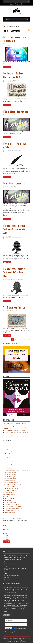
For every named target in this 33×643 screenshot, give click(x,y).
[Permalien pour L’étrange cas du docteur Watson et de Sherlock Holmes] (17, 294)
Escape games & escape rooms (12, 506)
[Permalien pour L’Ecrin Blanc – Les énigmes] (16, 130)
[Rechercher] (28, 1)
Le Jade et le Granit (9, 476)
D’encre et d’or (8, 466)
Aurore (6, 496)
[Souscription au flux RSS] (29, 30)
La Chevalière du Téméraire (11, 488)
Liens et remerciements (21, 638)
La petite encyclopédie (10, 512)
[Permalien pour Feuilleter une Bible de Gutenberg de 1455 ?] (16, 97)
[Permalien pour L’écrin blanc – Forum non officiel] (16, 167)
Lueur (5, 456)
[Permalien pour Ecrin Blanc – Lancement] (16, 202)
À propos (5, 638)
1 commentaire (8, 45)
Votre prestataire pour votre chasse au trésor (16, 555)
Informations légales (19, 640)
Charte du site (12, 638)
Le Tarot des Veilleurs (10, 474)
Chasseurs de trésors (10, 564)
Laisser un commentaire (10, 81)
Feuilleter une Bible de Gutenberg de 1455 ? (13, 75)
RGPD (26, 640)
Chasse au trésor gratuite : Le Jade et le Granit (16, 436)
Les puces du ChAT (9, 566)
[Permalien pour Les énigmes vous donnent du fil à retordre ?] (16, 60)
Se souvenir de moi (21, 628)
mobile (7, 539)
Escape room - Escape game (12, 562)
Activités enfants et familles (11, 504)
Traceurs (11, 640)
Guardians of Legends (10, 472)
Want (13, 641)
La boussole (7, 579)
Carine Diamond (8, 448)
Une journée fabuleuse (10, 486)
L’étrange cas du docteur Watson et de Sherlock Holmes (14, 272)
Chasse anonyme (8, 464)
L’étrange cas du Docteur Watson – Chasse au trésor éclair (15, 229)
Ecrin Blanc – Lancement (14, 183)
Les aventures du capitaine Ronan (13, 462)
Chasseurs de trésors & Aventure (13, 508)
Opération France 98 (9, 494)
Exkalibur (6, 446)
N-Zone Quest (8, 468)
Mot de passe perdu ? (10, 632)
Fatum (6, 460)
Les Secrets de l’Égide (10, 478)
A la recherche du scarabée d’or (12, 484)
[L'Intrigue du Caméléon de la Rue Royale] (16, 416)
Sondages (25, 114)
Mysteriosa (7, 444)
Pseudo (5, 529)
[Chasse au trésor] (16, 13)
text (7, 537)
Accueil (7, 26)
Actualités (16, 80)
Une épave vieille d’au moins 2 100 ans (14, 430)
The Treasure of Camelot (14, 307)
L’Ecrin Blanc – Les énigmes (15, 111)
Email (4, 525)
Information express (16, 237)
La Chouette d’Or (8, 500)
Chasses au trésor (18, 43)
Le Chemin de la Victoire (10, 490)
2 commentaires (8, 116)
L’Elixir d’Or (7, 454)
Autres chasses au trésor (11, 502)
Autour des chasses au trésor (12, 510)
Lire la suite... (7, 67)
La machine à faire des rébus (11, 575)
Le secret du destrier (9, 480)
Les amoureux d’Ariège (10, 498)
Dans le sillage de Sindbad (11, 482)
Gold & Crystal (8, 450)
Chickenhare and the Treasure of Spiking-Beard (17, 470)
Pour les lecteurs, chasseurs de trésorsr (14, 557)
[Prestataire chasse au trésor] (16, 372)
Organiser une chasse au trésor (12, 559)
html (7, 535)
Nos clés (6, 577)
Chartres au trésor (9, 492)
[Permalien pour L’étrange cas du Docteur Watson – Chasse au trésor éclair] (16, 254)
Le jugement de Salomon (10, 452)
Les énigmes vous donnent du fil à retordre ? (16, 38)
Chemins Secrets (8, 458)
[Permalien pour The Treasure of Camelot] (16, 327)
